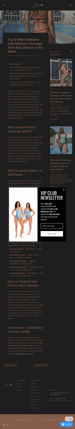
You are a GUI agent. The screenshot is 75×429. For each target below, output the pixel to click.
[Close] (63, 189)
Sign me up (52, 234)
